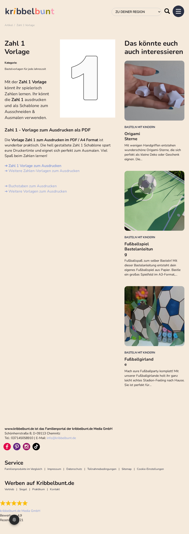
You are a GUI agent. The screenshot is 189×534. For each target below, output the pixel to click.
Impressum (54, 469)
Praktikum (38, 489)
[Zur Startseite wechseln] (35, 12)
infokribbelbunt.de (61, 438)
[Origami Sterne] (154, 91)
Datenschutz (74, 469)
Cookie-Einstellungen (150, 469)
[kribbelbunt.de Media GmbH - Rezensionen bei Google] (20, 503)
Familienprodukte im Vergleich (23, 469)
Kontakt (55, 489)
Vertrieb (9, 489)
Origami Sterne (132, 136)
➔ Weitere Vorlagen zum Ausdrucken (36, 191)
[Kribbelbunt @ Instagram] (26, 446)
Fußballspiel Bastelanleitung (138, 249)
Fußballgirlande (139, 361)
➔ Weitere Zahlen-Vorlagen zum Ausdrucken (42, 170)
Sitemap (127, 469)
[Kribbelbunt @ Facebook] (7, 446)
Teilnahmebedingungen (101, 469)
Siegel (23, 489)
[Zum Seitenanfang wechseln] (179, 513)
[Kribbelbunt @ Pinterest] (17, 446)
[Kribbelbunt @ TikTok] (36, 446)
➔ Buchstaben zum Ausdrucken (31, 186)
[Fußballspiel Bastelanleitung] (154, 201)
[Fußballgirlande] (154, 316)
